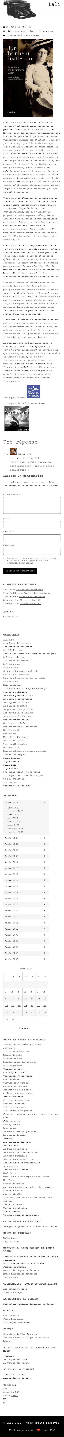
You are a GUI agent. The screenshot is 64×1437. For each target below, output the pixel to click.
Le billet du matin (15, 705)
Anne (21, 453)
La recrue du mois (14, 1134)
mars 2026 (13, 825)
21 (38, 1005)
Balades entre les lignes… (19, 1061)
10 (12, 998)
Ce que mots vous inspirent (20, 671)
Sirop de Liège (12, 1292)
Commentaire (11, 494)
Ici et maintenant (14, 1107)
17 (12, 1005)
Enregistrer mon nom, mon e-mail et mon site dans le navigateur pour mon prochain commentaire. (32, 560)
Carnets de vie (12, 1068)
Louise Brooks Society (17, 1377)
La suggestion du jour (17, 702)
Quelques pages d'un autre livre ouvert (28, 1187)
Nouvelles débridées (15, 737)
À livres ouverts (13, 664)
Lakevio (7, 1138)
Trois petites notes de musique (23, 775)
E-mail (8, 531)
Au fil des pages (13, 650)
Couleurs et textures (16, 674)
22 (44, 1005)
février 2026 (15, 828)
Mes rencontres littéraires (20, 726)
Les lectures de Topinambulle (21, 1162)
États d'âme (10, 667)
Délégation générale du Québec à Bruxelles (30, 1226)
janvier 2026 (15, 832)
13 (32, 998)
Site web (8, 545)
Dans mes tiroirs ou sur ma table (24, 678)
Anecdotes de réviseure (17, 646)
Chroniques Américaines (17, 1075)
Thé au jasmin (11, 1211)
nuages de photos (13, 1183)
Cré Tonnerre (11, 1315)
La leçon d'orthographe (17, 698)
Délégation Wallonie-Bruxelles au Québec (28, 1303)
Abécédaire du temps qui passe (22, 1044)
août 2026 (13, 807)
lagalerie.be (11, 1241)
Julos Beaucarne (13, 1319)
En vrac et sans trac (16, 1100)
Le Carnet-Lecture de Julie (20, 1152)
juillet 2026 (15, 811)
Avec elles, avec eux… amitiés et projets (29, 653)
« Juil (23, 1027)
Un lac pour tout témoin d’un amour (28, 31)
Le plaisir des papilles (18, 709)
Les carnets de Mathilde (18, 1159)
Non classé (9, 733)
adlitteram (9, 1048)
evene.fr (8, 1355)
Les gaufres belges (15, 1288)
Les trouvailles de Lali (18, 712)
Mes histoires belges (16, 719)
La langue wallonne (15, 1359)
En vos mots (10, 681)
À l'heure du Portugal (17, 660)
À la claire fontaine (16, 1051)
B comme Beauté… (13, 1058)
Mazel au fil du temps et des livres (26, 1176)
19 (25, 1005)
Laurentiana (10, 1145)
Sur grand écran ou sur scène (21, 771)
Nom (6, 518)
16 (6, 1005)
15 (44, 998)
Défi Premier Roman (33, 403)
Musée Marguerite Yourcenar (20, 1273)
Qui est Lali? (11, 747)
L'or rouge (9, 1128)
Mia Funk (8, 1180)
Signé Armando (11, 757)
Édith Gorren (11, 1238)
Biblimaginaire (12, 1065)
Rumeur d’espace (13, 1190)
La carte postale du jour (19, 695)
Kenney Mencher (12, 1124)
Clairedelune (11, 1079)
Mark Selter (10, 1173)
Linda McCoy (10, 1166)
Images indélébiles (15, 691)
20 (32, 1005)
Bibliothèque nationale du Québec (24, 1263)
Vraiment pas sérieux (16, 785)
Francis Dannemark (14, 1266)
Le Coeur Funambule (15, 1155)
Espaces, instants (14, 1103)
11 (19, 998)
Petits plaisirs (13, 740)
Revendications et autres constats (25, 751)
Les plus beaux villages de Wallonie (26, 1337)
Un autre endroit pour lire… (21, 1214)
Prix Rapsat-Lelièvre (16, 1322)
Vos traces (9, 782)
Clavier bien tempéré (16, 1082)
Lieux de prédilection (17, 716)
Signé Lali (9, 764)
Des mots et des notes (17, 1089)
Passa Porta (10, 1277)
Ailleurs (8, 639)
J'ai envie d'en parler (17, 1110)
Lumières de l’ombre (15, 1169)
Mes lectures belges (15, 723)
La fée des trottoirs (29, 589)
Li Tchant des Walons (16, 1362)
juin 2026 (13, 814)
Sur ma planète (12, 1194)
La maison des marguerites (19, 1131)
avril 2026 (14, 821)
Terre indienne (12, 1204)
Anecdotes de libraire (17, 643)
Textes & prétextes (15, 1207)
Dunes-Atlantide (13, 1096)
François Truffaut (14, 1374)
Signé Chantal (11, 761)
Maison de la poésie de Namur (21, 1270)
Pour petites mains (15, 744)
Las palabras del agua (17, 1141)
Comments (11, 1392)
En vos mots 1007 (30, 600)
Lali (54, 4)
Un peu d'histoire (14, 778)
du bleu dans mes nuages (18, 1093)
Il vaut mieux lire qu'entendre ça (25, 688)
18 (19, 1005)
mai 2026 (12, 818)
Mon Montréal (11, 730)
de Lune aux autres (15, 1086)
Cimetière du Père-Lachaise (20, 1334)
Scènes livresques (14, 754)
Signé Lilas (10, 768)
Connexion (10, 616)
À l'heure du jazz (14, 657)
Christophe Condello (15, 1072)
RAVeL (6, 1341)
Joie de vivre (11, 1121)
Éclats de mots (12, 1055)
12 (25, 998)
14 (38, 998)
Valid (10, 1395)
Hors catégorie (12, 684)
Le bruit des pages (15, 1148)
